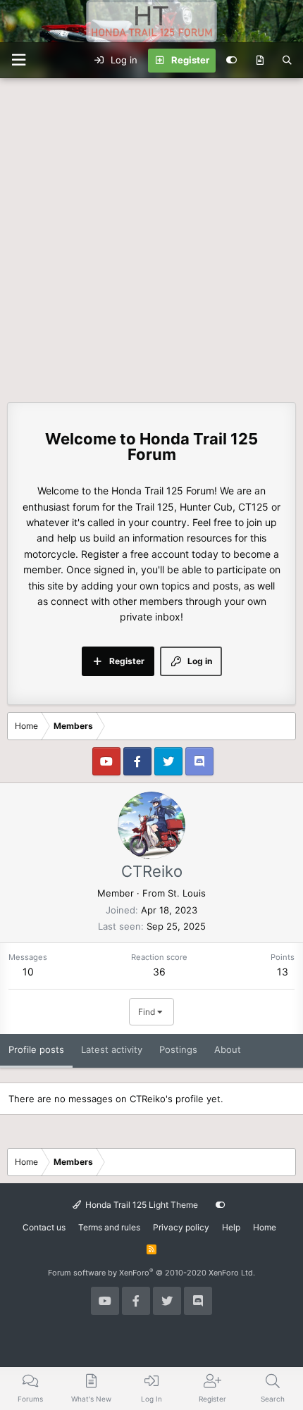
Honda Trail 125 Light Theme (140, 1204)
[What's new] (259, 60)
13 (282, 972)
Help (231, 1227)
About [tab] (227, 1049)
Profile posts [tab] (36, 1049)
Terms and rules (109, 1227)
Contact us (44, 1227)
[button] (18, 60)
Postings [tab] (178, 1049)
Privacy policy (181, 1227)
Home (264, 1227)
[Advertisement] (151, 236)
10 (28, 972)
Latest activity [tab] (111, 1049)
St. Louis (187, 893)
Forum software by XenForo (151, 1273)
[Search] (287, 60)
